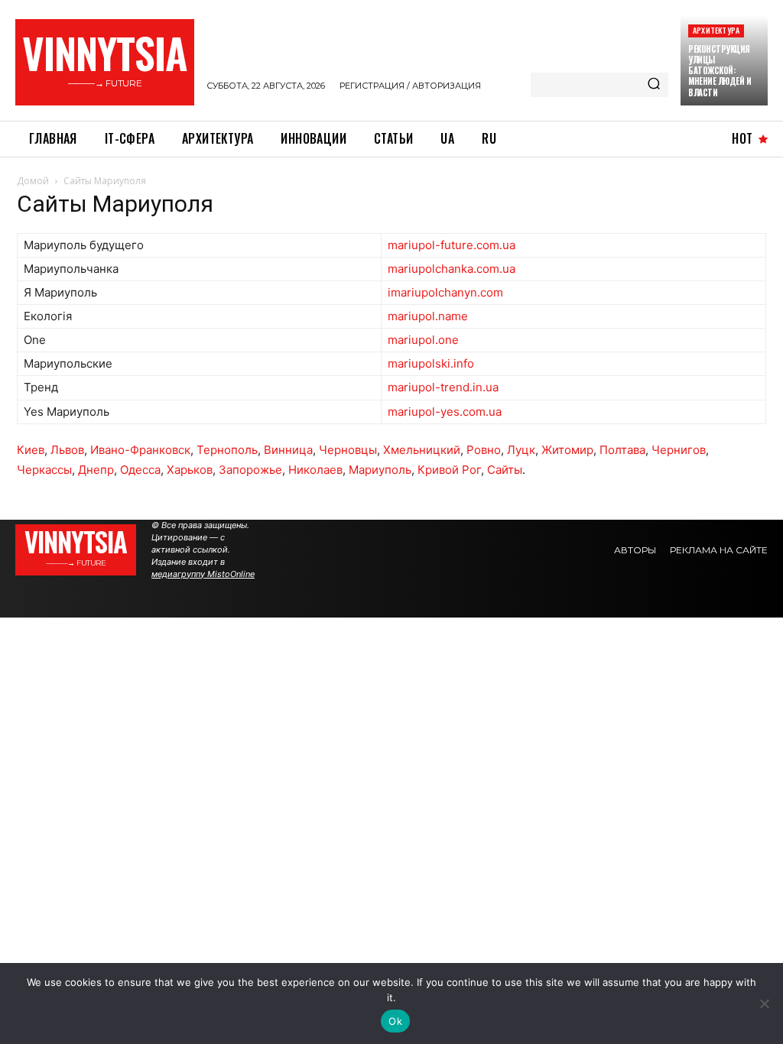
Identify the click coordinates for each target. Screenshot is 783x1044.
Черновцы (348, 450)
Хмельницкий (421, 450)
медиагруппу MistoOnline (203, 574)
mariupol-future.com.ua (451, 245)
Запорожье (250, 469)
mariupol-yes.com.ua (445, 411)
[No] (764, 1003)
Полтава (622, 450)
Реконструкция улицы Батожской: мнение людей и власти (719, 71)
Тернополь (227, 450)
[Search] (653, 85)
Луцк (521, 450)
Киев (30, 450)
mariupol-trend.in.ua (443, 387)
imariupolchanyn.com (445, 292)
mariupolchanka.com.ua (451, 268)
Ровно (483, 450)
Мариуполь (380, 469)
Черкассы (44, 469)
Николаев (315, 469)
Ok (395, 1021)
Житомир (567, 450)
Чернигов (678, 450)
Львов (67, 450)
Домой (33, 180)
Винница (288, 450)
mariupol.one (423, 339)
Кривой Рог (449, 469)
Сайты (504, 469)
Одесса (140, 469)
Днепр (96, 469)
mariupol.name (428, 316)
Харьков (190, 469)
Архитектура (716, 30)
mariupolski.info (431, 363)
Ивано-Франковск (140, 450)
